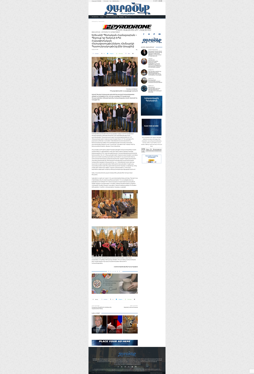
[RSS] (158, 1)
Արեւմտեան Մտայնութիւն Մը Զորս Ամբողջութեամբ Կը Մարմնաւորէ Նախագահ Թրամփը (155, 90)
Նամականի (150, 58)
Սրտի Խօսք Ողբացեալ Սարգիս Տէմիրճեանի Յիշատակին (99, 331)
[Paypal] (157, 1)
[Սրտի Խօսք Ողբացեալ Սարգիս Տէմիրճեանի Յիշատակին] (99, 324)
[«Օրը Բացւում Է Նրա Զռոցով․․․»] (130, 324)
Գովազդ (114, 271)
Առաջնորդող (151, 78)
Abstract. (119, 372)
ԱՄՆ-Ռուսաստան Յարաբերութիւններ (114, 331)
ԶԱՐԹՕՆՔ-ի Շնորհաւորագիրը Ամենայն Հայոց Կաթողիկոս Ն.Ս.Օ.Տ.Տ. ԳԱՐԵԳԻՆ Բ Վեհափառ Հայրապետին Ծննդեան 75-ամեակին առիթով (154, 63)
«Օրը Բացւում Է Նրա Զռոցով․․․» (130, 331)
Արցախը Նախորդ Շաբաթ (131, 307)
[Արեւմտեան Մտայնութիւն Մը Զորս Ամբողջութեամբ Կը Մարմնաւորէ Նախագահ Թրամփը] (144, 88)
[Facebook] (153, 1)
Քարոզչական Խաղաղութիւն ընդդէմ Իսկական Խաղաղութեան (155, 81)
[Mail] (155, 1)
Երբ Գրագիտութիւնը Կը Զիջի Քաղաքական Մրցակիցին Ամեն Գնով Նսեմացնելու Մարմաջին (155, 73)
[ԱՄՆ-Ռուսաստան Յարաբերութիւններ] (114, 324)
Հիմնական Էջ (95, 21)
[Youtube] (161, 1)
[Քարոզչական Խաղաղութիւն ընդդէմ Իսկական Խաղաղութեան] (144, 80)
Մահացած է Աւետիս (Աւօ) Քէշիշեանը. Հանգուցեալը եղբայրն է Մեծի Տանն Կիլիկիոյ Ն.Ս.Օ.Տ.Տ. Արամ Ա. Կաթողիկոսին (155, 54)
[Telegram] (160, 1)
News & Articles (101, 21)
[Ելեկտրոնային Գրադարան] (151, 106)
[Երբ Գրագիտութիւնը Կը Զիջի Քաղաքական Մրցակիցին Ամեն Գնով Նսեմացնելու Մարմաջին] (144, 72)
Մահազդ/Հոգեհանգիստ (153, 49)
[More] (132, 53)
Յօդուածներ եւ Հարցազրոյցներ (111, 32)
